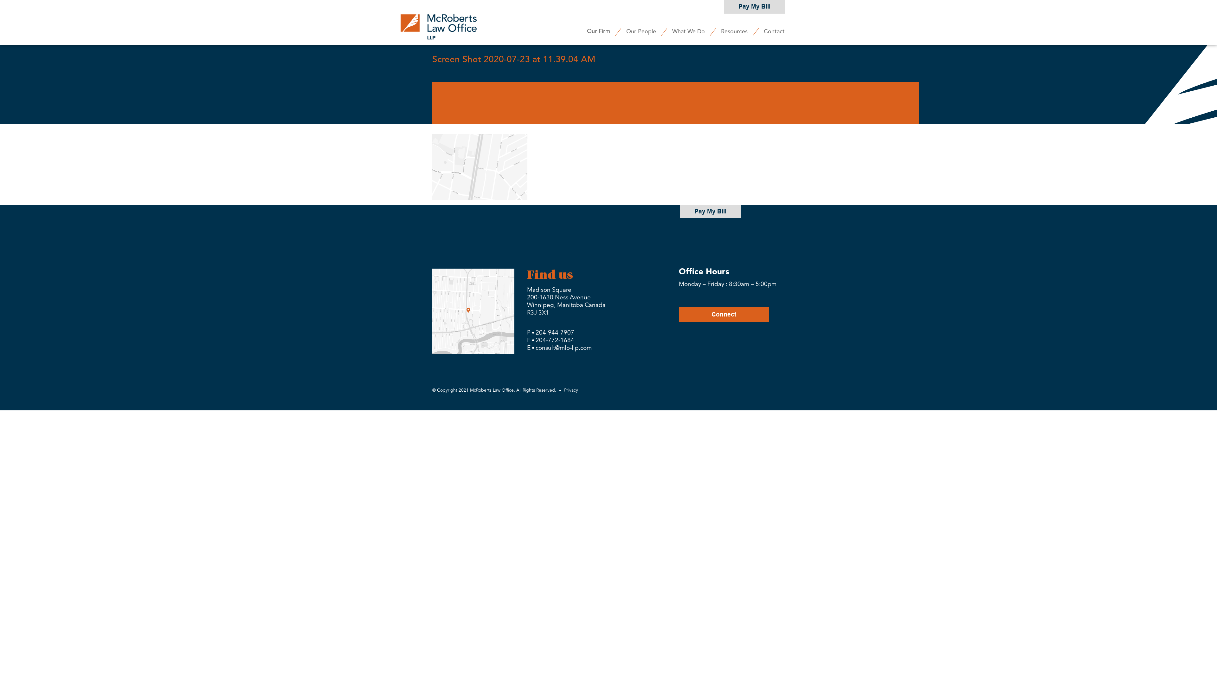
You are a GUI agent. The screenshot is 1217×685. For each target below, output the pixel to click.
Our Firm (598, 31)
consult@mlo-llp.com (564, 348)
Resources (734, 31)
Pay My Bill (754, 6)
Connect (724, 314)
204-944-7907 (555, 332)
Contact (774, 31)
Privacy (571, 390)
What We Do (688, 31)
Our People (641, 31)
